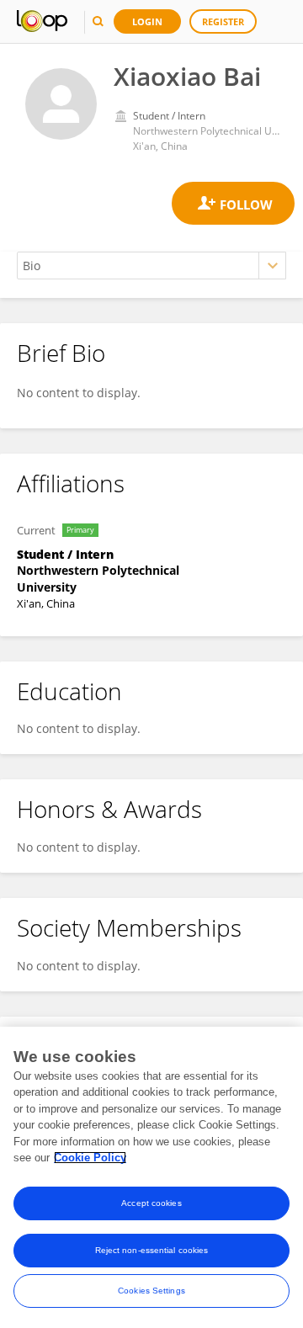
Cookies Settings (151, 1290)
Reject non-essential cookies (152, 1250)
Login (147, 21)
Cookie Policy (90, 1157)
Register (223, 21)
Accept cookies (151, 1203)
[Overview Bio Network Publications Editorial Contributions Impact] (151, 265)
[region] (151, 1177)
